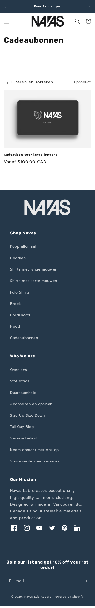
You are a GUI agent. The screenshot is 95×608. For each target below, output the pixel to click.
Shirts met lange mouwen (33, 269)
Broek (15, 303)
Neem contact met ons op (34, 450)
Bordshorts (20, 315)
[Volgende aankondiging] (89, 6)
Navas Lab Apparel (38, 597)
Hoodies (18, 258)
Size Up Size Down (27, 415)
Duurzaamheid (23, 392)
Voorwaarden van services (35, 461)
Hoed (15, 326)
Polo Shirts (20, 292)
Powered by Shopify (69, 597)
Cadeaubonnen (24, 338)
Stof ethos (19, 381)
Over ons (18, 369)
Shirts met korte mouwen (33, 280)
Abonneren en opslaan (31, 404)
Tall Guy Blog (22, 427)
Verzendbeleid (23, 438)
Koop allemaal (23, 246)
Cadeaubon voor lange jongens (30, 155)
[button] (6, 21)
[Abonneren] (85, 581)
